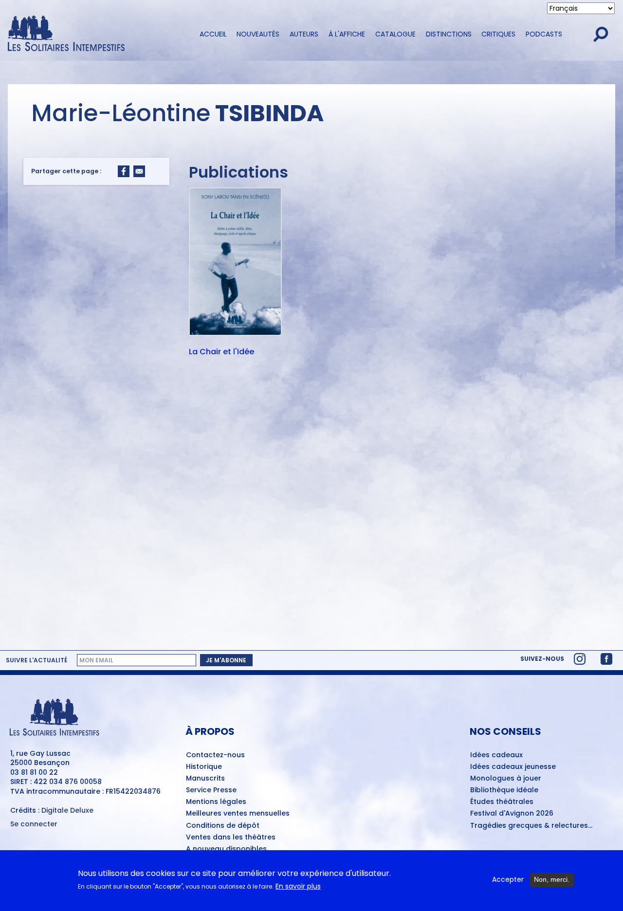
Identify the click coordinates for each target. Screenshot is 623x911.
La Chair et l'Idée (221, 352)
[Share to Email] (139, 171)
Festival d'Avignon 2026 (511, 813)
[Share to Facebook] (123, 171)
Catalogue (395, 34)
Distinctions (449, 34)
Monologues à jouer (505, 778)
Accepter (508, 879)
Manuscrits (205, 778)
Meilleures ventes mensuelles (238, 813)
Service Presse (211, 790)
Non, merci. (551, 879)
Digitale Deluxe (67, 810)
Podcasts (544, 34)
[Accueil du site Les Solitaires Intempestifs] (95, 34)
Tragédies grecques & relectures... (531, 825)
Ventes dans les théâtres (230, 837)
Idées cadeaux (496, 755)
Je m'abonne (226, 660)
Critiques (498, 34)
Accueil (213, 34)
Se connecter (33, 824)
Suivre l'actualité (36, 659)
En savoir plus (298, 886)
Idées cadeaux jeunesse (513, 767)
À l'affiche (347, 34)
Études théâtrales (501, 802)
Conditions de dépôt (222, 825)
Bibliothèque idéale (504, 790)
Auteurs (304, 34)
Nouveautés (258, 34)
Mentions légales (216, 802)
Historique (204, 767)
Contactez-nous (215, 755)
